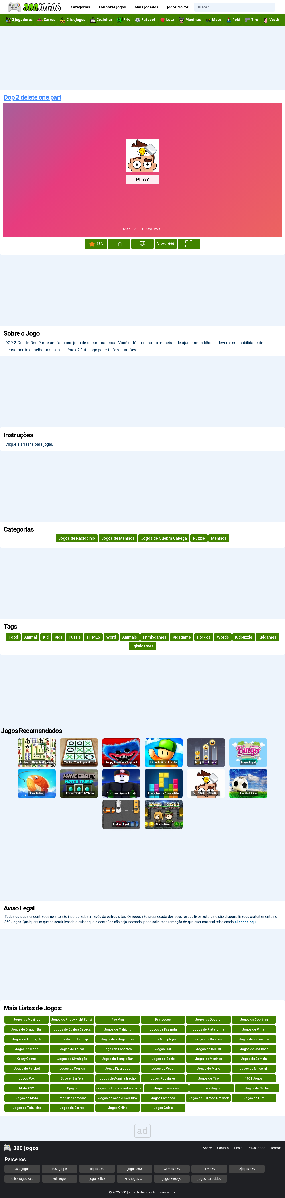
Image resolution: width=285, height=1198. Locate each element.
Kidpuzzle (243, 637)
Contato (223, 1148)
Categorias (80, 7)
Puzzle (199, 538)
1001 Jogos (254, 1078)
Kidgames (268, 637)
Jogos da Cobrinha (254, 1019)
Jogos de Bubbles (208, 1039)
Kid (46, 637)
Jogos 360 (163, 1049)
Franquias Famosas (72, 1098)
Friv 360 (209, 1169)
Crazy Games (27, 1059)
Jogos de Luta (254, 1098)
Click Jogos (211, 1088)
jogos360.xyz (172, 1178)
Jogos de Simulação (72, 1059)
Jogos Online (117, 1108)
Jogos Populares (163, 1078)
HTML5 (93, 637)
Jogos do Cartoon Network (208, 1098)
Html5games (155, 637)
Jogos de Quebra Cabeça (164, 538)
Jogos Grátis (163, 1108)
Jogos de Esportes (118, 1049)
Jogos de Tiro (208, 1078)
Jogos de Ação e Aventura (117, 1098)
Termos (276, 1148)
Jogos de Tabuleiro (26, 1108)
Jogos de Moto (26, 1098)
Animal (30, 637)
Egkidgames (143, 646)
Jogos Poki (26, 1078)
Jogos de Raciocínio (76, 538)
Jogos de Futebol (27, 1068)
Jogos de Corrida (72, 1068)
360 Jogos (22, 1169)
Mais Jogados (146, 7)
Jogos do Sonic (163, 1059)
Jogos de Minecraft (254, 1068)
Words (223, 637)
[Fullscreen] (189, 244)
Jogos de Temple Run (118, 1059)
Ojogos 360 (246, 1169)
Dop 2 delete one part (32, 97)
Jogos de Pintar (254, 1029)
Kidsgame (182, 637)
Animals (129, 637)
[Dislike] (142, 244)
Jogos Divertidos (117, 1068)
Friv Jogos (163, 1019)
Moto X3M (26, 1088)
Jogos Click (97, 1178)
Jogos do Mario (208, 1068)
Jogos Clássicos (166, 1088)
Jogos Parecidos (209, 1178)
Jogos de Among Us (26, 1039)
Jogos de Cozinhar (254, 1049)
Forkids (204, 637)
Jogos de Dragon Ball (27, 1029)
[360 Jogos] (35, 7)
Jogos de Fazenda (163, 1029)
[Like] (119, 244)
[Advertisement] (142, 58)
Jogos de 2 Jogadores (117, 1039)
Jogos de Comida (254, 1059)
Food (13, 637)
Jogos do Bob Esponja (72, 1039)
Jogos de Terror (72, 1049)
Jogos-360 (134, 1169)
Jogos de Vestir (163, 1068)
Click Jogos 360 (22, 1178)
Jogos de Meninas (208, 1059)
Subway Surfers (72, 1078)
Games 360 (172, 1169)
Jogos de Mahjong (117, 1029)
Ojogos (72, 1088)
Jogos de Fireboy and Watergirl (119, 1088)
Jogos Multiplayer (163, 1039)
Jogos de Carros (72, 1108)
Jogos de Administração (118, 1078)
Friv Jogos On (134, 1178)
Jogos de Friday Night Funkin (72, 1019)
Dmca (238, 1148)
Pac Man (117, 1019)
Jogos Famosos (163, 1098)
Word (111, 637)
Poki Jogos (59, 1178)
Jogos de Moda (26, 1049)
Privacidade (256, 1148)
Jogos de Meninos (118, 538)
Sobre (207, 1148)
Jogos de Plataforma (208, 1029)
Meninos (219, 538)
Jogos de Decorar (208, 1019)
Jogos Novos (178, 7)
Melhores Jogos (112, 7)
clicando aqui (245, 922)
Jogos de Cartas (257, 1088)
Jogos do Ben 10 (208, 1049)
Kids (59, 637)
